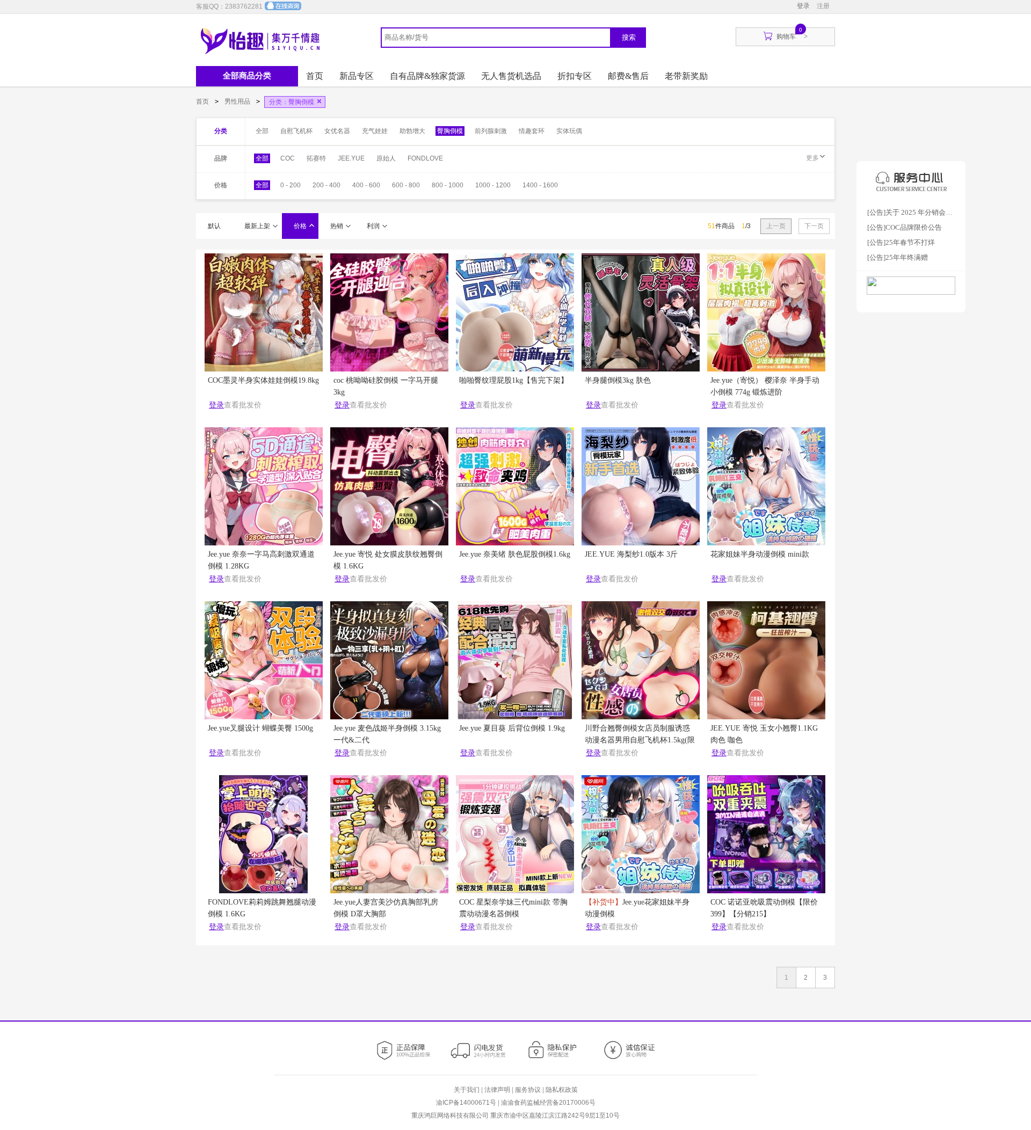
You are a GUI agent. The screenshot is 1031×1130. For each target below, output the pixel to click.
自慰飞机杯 (296, 131)
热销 (336, 226)
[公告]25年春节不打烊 (901, 242)
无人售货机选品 (511, 76)
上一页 (776, 226)
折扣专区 (574, 76)
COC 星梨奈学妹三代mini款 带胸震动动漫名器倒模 (513, 908)
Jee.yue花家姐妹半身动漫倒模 (637, 908)
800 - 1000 (447, 185)
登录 (803, 6)
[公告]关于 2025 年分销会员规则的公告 (918, 212)
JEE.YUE (351, 158)
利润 (373, 226)
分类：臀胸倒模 (291, 102)
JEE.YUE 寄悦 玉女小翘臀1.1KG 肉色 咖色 (764, 734)
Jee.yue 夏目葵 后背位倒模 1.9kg (512, 728)
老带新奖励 (686, 76)
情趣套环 (531, 131)
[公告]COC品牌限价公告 (904, 227)
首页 (314, 76)
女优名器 (337, 131)
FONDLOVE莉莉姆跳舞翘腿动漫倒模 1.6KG (262, 908)
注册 (823, 6)
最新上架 (257, 226)
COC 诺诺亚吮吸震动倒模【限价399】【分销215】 (764, 908)
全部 (262, 131)
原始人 (386, 158)
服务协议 (528, 1089)
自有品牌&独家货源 (427, 76)
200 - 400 (326, 185)
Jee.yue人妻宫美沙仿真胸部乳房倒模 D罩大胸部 (385, 908)
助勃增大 (412, 131)
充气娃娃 (375, 131)
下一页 (814, 226)
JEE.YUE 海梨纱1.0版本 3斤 (631, 554)
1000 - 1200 (493, 185)
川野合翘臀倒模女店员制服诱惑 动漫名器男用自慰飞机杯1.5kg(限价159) (640, 736)
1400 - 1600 (540, 185)
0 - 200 (290, 185)
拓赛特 (316, 158)
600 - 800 (406, 185)
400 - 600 (366, 185)
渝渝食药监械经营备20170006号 (548, 1102)
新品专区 (356, 76)
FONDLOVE (425, 158)
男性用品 (238, 101)
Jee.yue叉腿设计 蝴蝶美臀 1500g (260, 728)
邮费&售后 (628, 76)
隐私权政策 (562, 1089)
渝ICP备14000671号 (466, 1102)
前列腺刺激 (491, 131)
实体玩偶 (569, 131)
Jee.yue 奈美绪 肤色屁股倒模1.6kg (514, 554)
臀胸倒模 (450, 131)
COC (287, 158)
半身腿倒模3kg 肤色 (618, 380)
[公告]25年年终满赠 (897, 257)
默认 (214, 226)
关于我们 (467, 1089)
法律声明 (497, 1089)
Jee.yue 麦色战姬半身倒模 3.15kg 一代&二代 (387, 734)
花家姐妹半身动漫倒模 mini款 (759, 554)
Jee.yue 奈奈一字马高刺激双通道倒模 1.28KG (261, 560)
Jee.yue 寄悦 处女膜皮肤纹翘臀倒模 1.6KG (387, 560)
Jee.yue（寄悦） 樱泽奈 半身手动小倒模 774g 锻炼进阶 (764, 386)
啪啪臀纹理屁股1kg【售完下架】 (513, 380)
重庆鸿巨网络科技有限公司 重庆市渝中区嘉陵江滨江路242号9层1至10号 (515, 1115)
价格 (300, 226)
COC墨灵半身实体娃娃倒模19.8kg (263, 380)
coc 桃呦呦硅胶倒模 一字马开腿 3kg (385, 386)
